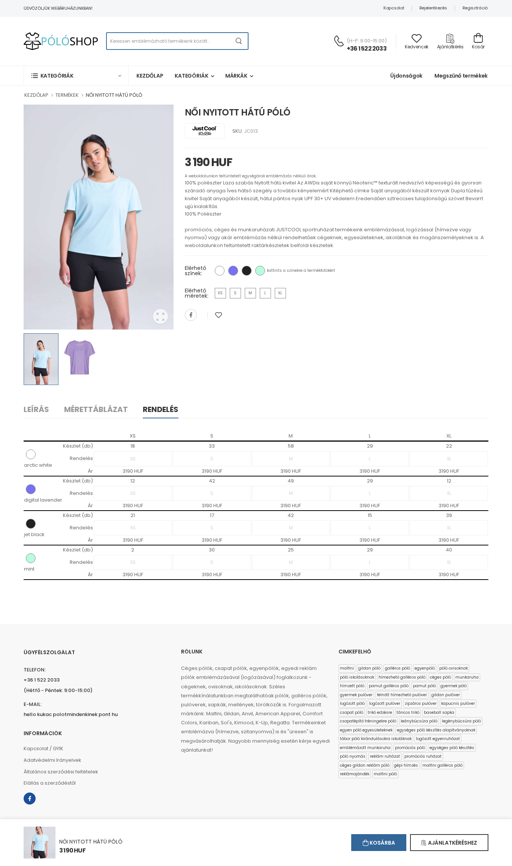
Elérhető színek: (195, 270)
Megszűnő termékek (461, 75)
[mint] (260, 271)
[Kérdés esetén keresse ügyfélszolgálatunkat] (338, 40)
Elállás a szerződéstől (50, 783)
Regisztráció (475, 8)
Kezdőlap (149, 75)
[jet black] (247, 271)
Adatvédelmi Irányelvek (52, 760)
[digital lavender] (233, 271)
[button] (76, 75)
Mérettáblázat (96, 409)
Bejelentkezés (433, 8)
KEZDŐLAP (36, 95)
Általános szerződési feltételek (61, 771)
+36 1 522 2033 (366, 48)
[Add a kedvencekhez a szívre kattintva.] (218, 315)
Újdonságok (406, 75)
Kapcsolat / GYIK (43, 748)
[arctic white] (220, 271)
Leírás (36, 409)
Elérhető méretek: (196, 293)
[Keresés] (239, 41)
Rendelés (160, 409)
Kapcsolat (393, 8)
